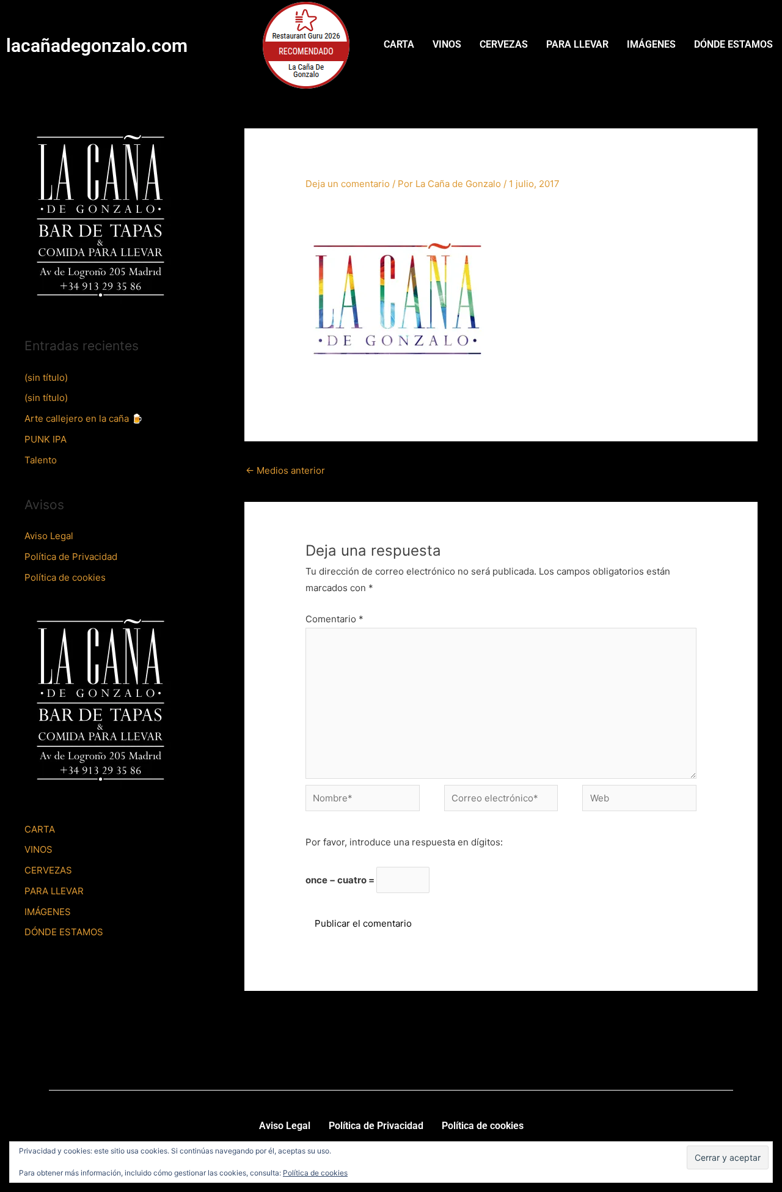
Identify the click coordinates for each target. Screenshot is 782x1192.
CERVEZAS (504, 44)
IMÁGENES (651, 44)
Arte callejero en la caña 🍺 (83, 418)
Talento (40, 460)
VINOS (447, 44)
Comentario (334, 619)
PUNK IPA (45, 439)
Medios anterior (285, 470)
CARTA (399, 44)
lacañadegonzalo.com (97, 45)
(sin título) (46, 377)
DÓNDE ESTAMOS (733, 44)
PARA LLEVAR (577, 44)
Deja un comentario (347, 183)
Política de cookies (65, 577)
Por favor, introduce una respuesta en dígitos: (404, 842)
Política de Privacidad (70, 556)
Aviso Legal (48, 536)
